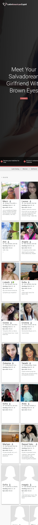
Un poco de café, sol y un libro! (10, 452)
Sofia (24, 282)
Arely (24, 404)
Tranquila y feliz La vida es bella (10, 331)
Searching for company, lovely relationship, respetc (29, 252)
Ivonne (6, 323)
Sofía (5, 404)
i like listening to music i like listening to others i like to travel (29, 496)
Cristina (25, 323)
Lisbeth (6, 282)
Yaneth (25, 363)
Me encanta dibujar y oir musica (29, 331)
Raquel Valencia (28, 444)
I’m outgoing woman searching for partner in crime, (29, 250)
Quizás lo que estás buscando (29, 452)
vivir (23, 493)
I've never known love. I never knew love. (10, 333)
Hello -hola (5, 250)
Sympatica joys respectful (9, 292)
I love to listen (25, 333)
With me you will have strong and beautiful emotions (29, 374)
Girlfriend (34, 169)
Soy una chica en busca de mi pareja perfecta (10, 290)
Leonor (25, 201)
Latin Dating (15, 169)
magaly (25, 485)
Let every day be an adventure (8, 455)
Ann (4, 242)
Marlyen (6, 444)
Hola (23, 290)
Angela (25, 242)
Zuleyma (7, 363)
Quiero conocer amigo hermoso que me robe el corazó (29, 371)
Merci (5, 201)
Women (25, 169)
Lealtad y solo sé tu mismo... (29, 209)
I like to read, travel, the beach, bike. (28, 293)
